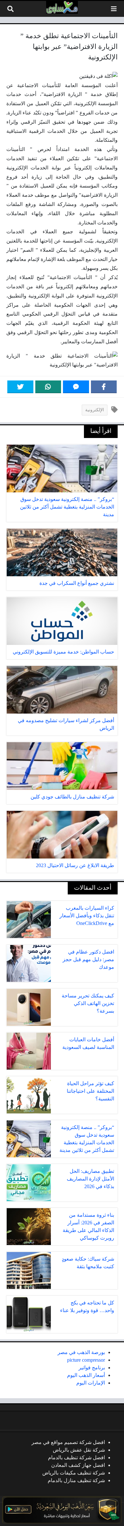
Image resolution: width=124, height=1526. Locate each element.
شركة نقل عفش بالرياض (79, 1450)
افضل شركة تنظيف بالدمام (76, 1457)
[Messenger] (76, 386)
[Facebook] (104, 386)
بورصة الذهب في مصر (81, 1352)
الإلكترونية (94, 409)
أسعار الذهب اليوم (86, 1375)
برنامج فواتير (92, 1367)
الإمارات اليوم (90, 1383)
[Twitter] (20, 386)
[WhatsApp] (48, 386)
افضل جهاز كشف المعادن (78, 1465)
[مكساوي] (62, 7)
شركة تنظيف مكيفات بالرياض (73, 1472)
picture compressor (86, 1360)
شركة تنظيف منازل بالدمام (76, 1480)
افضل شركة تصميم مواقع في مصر (68, 1442)
